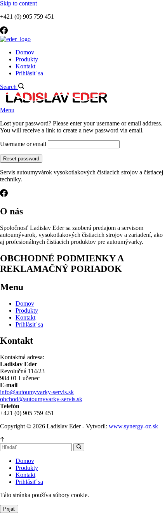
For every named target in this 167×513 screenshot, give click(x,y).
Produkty (27, 59)
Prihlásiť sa (29, 73)
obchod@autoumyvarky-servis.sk (41, 399)
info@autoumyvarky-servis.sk (37, 392)
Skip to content (18, 3)
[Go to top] (2, 439)
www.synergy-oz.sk (133, 426)
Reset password (21, 159)
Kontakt (25, 66)
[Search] (78, 447)
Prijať (9, 509)
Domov (25, 52)
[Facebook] (4, 32)
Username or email (23, 144)
